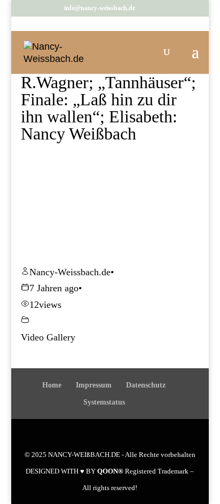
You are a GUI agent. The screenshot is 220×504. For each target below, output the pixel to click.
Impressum (94, 385)
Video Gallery (48, 337)
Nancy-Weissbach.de (70, 272)
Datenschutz (146, 385)
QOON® (110, 471)
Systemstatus (104, 402)
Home (51, 385)
